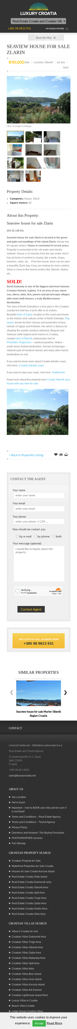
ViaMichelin (58, 372)
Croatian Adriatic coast (31, 365)
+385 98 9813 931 (39, 643)
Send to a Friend (66, 455)
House (28, 198)
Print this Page (61, 455)
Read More (54, 1023)
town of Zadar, (25, 314)
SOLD (36, 198)
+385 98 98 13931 (19, 769)
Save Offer (55, 455)
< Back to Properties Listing (26, 455)
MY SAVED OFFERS (57, 28)
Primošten (12, 342)
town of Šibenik (23, 338)
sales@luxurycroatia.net (22, 775)
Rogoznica (25, 342)
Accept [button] (39, 1023)
